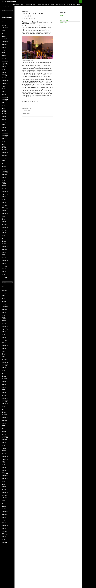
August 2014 (4, 233)
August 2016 (4, 196)
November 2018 (5, 154)
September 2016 (5, 194)
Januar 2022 (4, 96)
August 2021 (4, 368)
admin (33, 18)
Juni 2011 (3, 274)
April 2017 (4, 183)
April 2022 (4, 91)
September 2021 (5, 102)
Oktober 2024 (4, 44)
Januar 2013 (4, 257)
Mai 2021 (3, 108)
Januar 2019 (4, 150)
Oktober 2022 (4, 82)
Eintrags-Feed (63, 17)
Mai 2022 (3, 89)
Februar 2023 (4, 75)
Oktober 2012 (4, 262)
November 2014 (5, 229)
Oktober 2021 (4, 100)
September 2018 (5, 157)
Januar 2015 (4, 226)
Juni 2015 (3, 218)
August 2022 (4, 85)
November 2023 (5, 61)
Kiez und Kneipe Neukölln (9, 1)
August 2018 (4, 158)
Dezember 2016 (5, 190)
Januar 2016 (4, 207)
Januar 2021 (4, 114)
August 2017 (4, 177)
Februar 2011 (4, 277)
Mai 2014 (3, 238)
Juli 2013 (3, 254)
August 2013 (4, 252)
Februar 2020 (4, 130)
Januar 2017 (4, 188)
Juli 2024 (3, 49)
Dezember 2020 (5, 116)
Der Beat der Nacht (26, 109)
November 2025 (5, 24)
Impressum (79, 4)
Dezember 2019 (5, 133)
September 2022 (5, 83)
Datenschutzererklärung (17, 4)
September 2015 (5, 213)
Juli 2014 (3, 235)
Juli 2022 (3, 86)
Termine (52, 4)
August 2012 (4, 263)
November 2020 (5, 118)
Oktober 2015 (4, 476)
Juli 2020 (3, 124)
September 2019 (5, 138)
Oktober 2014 (4, 230)
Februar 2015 (4, 224)
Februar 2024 (4, 321)
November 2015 (5, 210)
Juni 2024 (3, 50)
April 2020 (4, 127)
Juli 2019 (3, 141)
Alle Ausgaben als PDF (71, 4)
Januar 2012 (4, 268)
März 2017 (4, 185)
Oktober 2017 (4, 174)
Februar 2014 (4, 243)
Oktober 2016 (4, 193)
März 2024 (4, 55)
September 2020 (5, 121)
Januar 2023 (4, 77)
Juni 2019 (3, 143)
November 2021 (5, 99)
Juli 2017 (3, 179)
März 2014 (4, 241)
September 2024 (5, 46)
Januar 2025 (4, 39)
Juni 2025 (3, 296)
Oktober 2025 (4, 25)
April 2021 (4, 110)
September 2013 (5, 251)
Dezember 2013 (5, 246)
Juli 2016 (3, 197)
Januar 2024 (4, 58)
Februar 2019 (4, 149)
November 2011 (5, 269)
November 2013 (5, 512)
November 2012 (5, 260)
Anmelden (62, 15)
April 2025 (4, 35)
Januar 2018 (4, 169)
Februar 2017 (4, 186)
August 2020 (4, 122)
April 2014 (4, 240)
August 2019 (4, 404)
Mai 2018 (3, 163)
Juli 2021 (3, 105)
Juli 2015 (3, 216)
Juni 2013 (3, 255)
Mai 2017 (3, 182)
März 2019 (4, 147)
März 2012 (4, 265)
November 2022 (5, 80)
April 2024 (4, 53)
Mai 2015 (3, 219)
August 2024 (4, 47)
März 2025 (4, 36)
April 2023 (4, 72)
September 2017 (5, 440)
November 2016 (5, 191)
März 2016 (4, 204)
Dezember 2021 (5, 97)
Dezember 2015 (5, 208)
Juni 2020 (3, 125)
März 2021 (4, 111)
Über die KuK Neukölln (60, 4)
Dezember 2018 (5, 152)
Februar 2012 (4, 266)
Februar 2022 (4, 94)
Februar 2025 (4, 38)
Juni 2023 (3, 69)
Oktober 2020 (4, 119)
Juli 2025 (3, 30)
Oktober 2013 (4, 249)
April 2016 (4, 202)
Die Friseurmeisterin (26, 114)
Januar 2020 (4, 132)
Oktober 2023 (4, 63)
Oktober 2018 (4, 155)
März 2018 (4, 166)
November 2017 (5, 172)
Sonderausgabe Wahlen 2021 (43, 4)
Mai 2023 (3, 71)
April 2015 (4, 221)
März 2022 (4, 357)
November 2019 (5, 135)
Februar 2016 (4, 205)
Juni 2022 (3, 88)
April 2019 (4, 146)
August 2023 (4, 66)
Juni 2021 (3, 107)
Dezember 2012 (5, 258)
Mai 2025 (3, 33)
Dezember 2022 (5, 78)
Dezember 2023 (5, 60)
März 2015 (4, 222)
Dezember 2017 (5, 171)
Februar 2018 (4, 168)
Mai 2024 (3, 52)
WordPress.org (63, 22)
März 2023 (4, 74)
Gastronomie (25, 11)
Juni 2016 (3, 199)
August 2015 (4, 215)
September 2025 (5, 27)
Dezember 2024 (5, 41)
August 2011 (4, 271)
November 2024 (5, 42)
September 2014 (5, 232)
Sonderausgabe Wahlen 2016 (30, 4)
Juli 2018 (3, 160)
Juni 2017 (3, 180)
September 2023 (5, 64)
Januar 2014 (4, 244)
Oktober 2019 (4, 136)
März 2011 (4, 276)
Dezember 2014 (5, 227)
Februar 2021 (4, 113)
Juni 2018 (3, 161)
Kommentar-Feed (64, 20)
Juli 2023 (3, 332)
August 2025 (4, 28)
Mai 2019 (3, 144)
